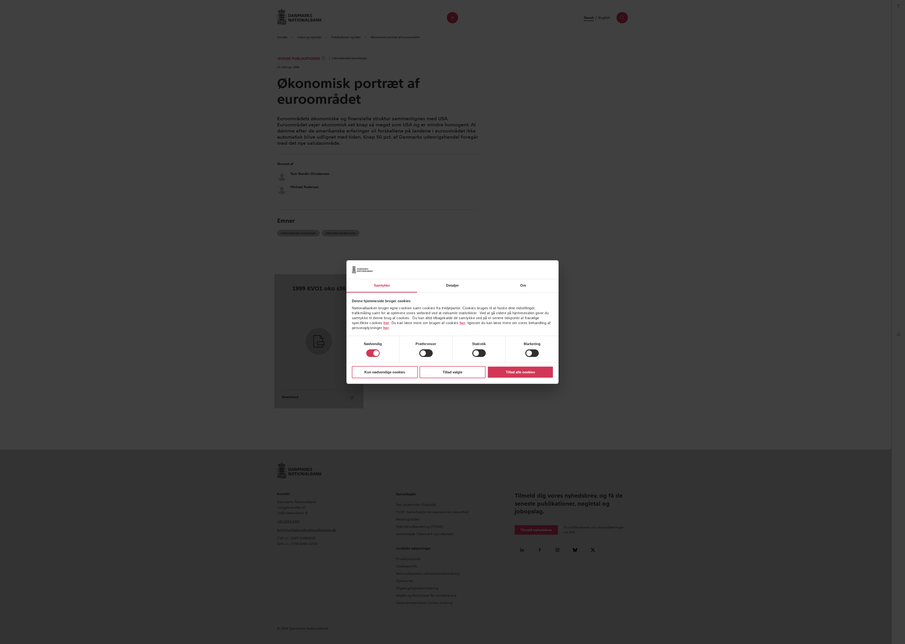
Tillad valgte (452, 372)
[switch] (426, 353)
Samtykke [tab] (382, 285)
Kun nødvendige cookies (384, 372)
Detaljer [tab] (452, 285)
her (386, 323)
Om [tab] (523, 285)
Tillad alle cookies (520, 372)
